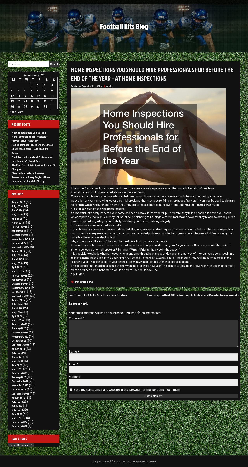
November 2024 (20, 288)
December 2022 (20, 381)
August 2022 (18, 397)
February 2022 (19, 422)
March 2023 (18, 369)
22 (32, 101)
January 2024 (19, 328)
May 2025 (17, 263)
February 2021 (19, 426)
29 (32, 107)
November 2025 (20, 239)
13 (19, 96)
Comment (76, 318)
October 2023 (19, 340)
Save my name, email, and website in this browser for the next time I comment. (127, 390)
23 (38, 101)
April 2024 (17, 316)
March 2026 (18, 222)
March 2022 (18, 418)
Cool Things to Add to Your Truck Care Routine (98, 295)
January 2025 (19, 279)
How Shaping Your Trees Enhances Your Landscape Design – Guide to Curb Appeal (32, 149)
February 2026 (19, 226)
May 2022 (17, 410)
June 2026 (17, 210)
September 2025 (20, 247)
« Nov (13, 111)
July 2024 (17, 304)
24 (45, 101)
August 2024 (18, 300)
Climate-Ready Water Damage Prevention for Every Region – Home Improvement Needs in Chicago (31, 177)
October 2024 (19, 292)
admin (109, 86)
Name (74, 351)
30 (38, 107)
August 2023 (18, 349)
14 (25, 96)
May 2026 (17, 214)
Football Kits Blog (124, 26)
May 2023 (17, 361)
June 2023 (17, 357)
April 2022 (17, 414)
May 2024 (17, 312)
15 (32, 96)
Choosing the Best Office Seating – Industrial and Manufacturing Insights (193, 295)
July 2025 (17, 255)
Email (73, 364)
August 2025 (18, 251)
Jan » (21, 111)
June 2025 (17, 259)
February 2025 (19, 275)
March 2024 (18, 320)
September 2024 (20, 296)
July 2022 (17, 401)
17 (45, 96)
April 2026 (17, 218)
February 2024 (19, 324)
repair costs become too (198, 205)
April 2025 (17, 267)
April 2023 (17, 365)
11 (52, 90)
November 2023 (20, 336)
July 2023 (17, 353)
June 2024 (17, 308)
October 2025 (19, 243)
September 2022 (20, 393)
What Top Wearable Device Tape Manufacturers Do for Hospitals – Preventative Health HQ (29, 136)
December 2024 (20, 283)
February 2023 (19, 373)
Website (74, 377)
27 (19, 107)
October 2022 (19, 389)
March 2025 (18, 271)
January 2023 (19, 377)
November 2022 (20, 385)
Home (90, 281)
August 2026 (18, 202)
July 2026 (17, 206)
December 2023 (20, 332)
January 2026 (19, 231)
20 (19, 101)
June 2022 (17, 406)
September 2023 (20, 344)
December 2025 (20, 235)
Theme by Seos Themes (144, 461)
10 (45, 90)
